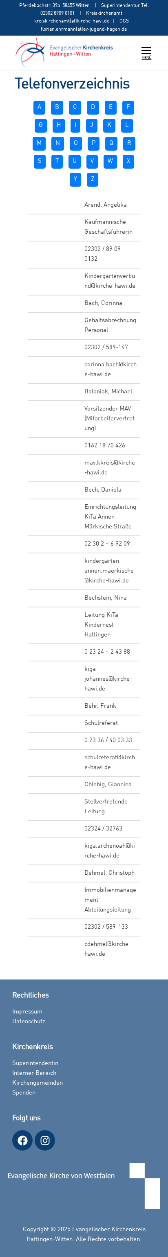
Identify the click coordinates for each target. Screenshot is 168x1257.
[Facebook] (22, 1140)
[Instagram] (45, 1140)
